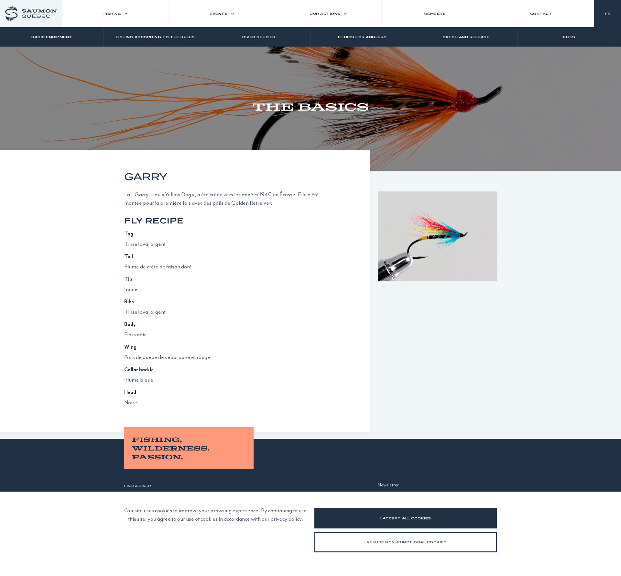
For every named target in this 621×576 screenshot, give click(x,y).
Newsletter (388, 485)
